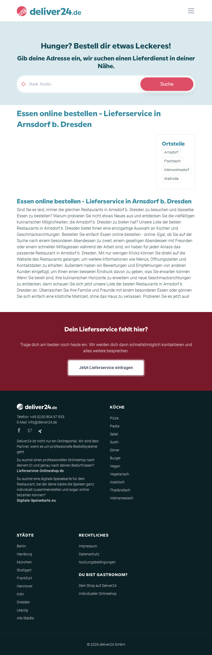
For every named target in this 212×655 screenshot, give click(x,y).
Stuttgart (24, 570)
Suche (166, 84)
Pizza (114, 418)
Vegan (115, 466)
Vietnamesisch (121, 498)
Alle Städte (25, 618)
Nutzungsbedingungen (97, 562)
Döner (114, 450)
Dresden (23, 602)
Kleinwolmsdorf (176, 170)
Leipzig (22, 610)
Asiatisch (117, 482)
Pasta (114, 426)
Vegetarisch (119, 474)
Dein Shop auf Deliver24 (98, 586)
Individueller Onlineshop (98, 594)
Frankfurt (24, 578)
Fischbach (172, 161)
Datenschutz (89, 554)
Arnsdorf (171, 152)
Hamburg (24, 554)
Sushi (114, 442)
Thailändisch (120, 490)
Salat (114, 434)
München (24, 562)
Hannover (25, 586)
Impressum (88, 546)
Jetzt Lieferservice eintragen (106, 367)
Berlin (21, 546)
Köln (20, 594)
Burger (115, 458)
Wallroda (171, 179)
